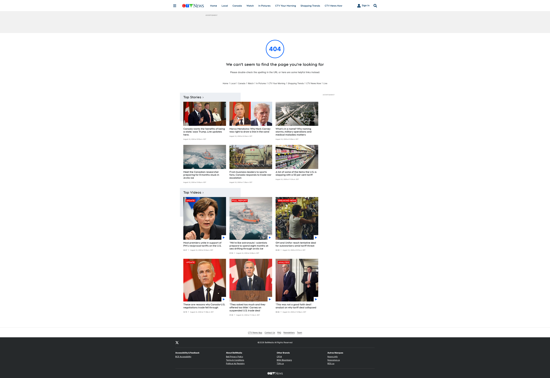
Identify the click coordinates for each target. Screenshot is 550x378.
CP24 (279, 356)
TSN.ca (280, 363)
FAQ (279, 332)
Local (225, 5)
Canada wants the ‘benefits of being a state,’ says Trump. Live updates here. (204, 132)
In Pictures (264, 5)
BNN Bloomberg (284, 360)
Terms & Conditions (235, 360)
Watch (250, 5)
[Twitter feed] (177, 342)
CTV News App (255, 332)
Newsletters (289, 332)
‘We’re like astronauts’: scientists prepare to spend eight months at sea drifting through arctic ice (248, 245)
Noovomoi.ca (333, 360)
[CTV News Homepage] (193, 5)
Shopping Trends (310, 5)
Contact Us (270, 332)
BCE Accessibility (183, 356)
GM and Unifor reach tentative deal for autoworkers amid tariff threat (296, 244)
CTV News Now (333, 5)
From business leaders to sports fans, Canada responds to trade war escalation (250, 175)
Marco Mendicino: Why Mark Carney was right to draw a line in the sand (249, 130)
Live (325, 83)
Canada (237, 5)
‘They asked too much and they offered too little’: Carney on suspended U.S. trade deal (247, 307)
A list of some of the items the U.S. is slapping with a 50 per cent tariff (296, 173)
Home (213, 5)
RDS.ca (330, 363)
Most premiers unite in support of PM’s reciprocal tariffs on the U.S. (202, 244)
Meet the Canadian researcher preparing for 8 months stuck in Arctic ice (201, 175)
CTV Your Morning (285, 5)
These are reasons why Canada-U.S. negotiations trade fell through (204, 306)
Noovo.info (332, 356)
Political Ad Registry (235, 363)
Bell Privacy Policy (234, 356)
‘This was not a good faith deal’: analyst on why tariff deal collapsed (296, 306)
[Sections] (175, 6)
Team (299, 332)
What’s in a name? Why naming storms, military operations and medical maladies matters (294, 132)
